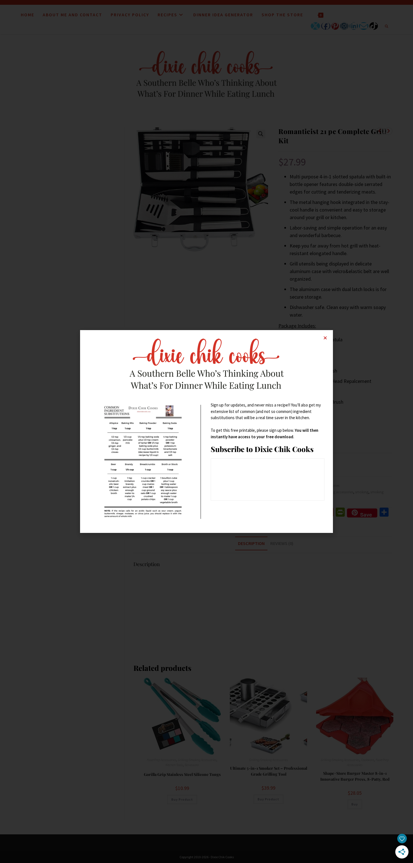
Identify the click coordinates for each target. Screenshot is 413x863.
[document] (206, 431)
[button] (325, 338)
